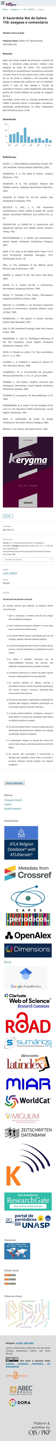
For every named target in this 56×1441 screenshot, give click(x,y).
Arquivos (15, 9)
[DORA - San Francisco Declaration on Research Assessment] (18, 1410)
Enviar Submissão (14, 783)
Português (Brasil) (13, 800)
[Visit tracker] (17, 1258)
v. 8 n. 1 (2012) (28, 9)
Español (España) (12, 808)
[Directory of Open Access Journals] (17, 1382)
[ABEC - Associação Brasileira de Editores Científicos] (21, 1396)
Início (5, 9)
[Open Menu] (3, 3)
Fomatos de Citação (13, 559)
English (7, 804)
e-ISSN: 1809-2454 (24, 1343)
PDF (9, 516)
